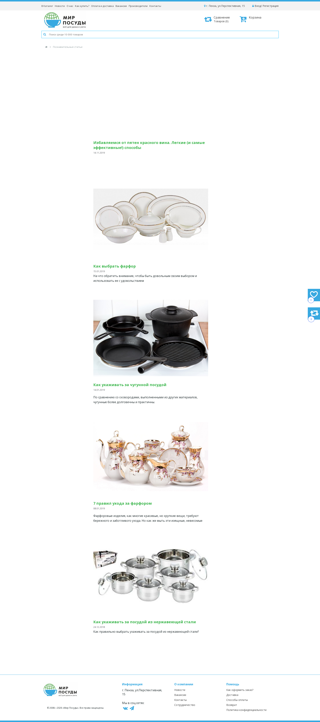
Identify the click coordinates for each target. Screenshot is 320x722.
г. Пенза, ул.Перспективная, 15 (225, 6)
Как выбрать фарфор (114, 266)
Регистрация (271, 6)
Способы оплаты (237, 700)
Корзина (255, 17)
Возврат (231, 705)
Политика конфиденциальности (246, 710)
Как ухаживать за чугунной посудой (129, 384)
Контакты (155, 6)
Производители (138, 6)
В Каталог (47, 6)
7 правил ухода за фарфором (122, 503)
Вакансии (121, 6)
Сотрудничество (184, 705)
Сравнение (222, 19)
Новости (60, 6)
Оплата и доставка (102, 6)
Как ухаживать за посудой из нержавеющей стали (144, 621)
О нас (70, 6)
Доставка (232, 695)
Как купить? (82, 6)
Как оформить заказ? (239, 690)
